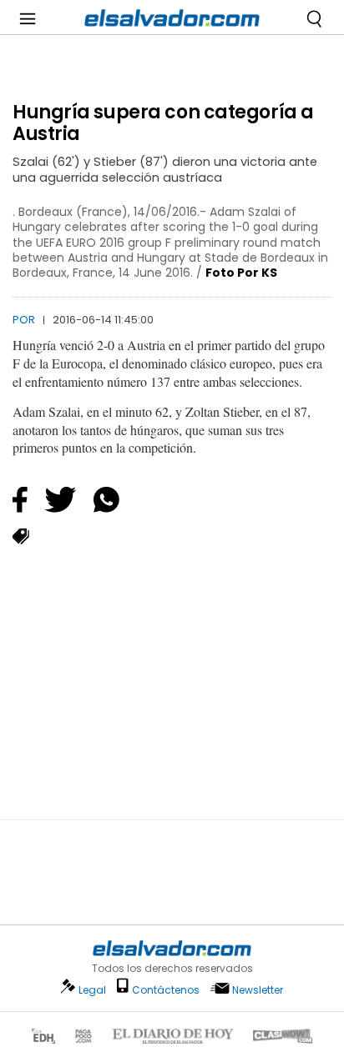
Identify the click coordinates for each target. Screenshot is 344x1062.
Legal (92, 990)
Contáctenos (166, 990)
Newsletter (257, 990)
